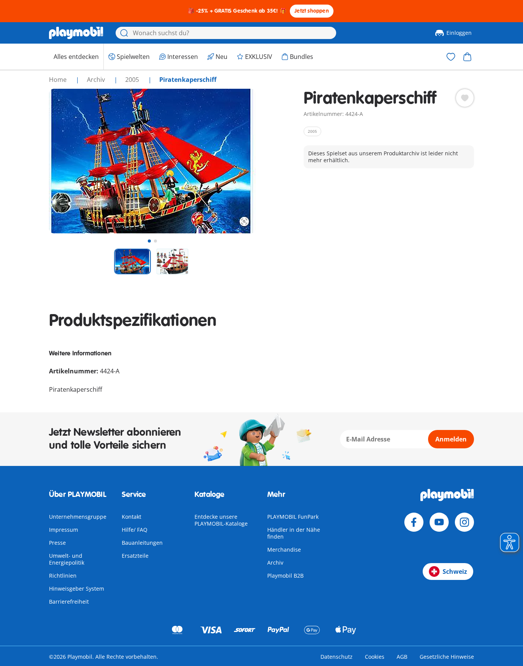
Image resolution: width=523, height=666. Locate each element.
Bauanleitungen (142, 542)
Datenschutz (336, 656)
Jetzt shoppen (311, 11)
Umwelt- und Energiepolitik (66, 559)
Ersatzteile (135, 555)
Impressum (63, 529)
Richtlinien (63, 575)
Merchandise (284, 549)
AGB (402, 656)
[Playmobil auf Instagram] (464, 522)
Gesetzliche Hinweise (447, 656)
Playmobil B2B (285, 575)
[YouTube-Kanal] (439, 522)
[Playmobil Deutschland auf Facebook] (413, 522)
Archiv (275, 562)
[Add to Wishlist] (465, 98)
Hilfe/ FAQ (134, 529)
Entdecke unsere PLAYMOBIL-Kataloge (221, 520)
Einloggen (459, 32)
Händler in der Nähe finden (293, 533)
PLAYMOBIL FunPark (293, 516)
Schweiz (455, 571)
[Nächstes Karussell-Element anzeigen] (236, 161)
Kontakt (131, 516)
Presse (57, 542)
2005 (133, 79)
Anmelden (451, 439)
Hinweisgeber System (76, 588)
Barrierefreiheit (69, 601)
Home (58, 79)
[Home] (76, 33)
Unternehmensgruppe (77, 516)
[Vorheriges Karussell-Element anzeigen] (69, 161)
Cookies (374, 656)
